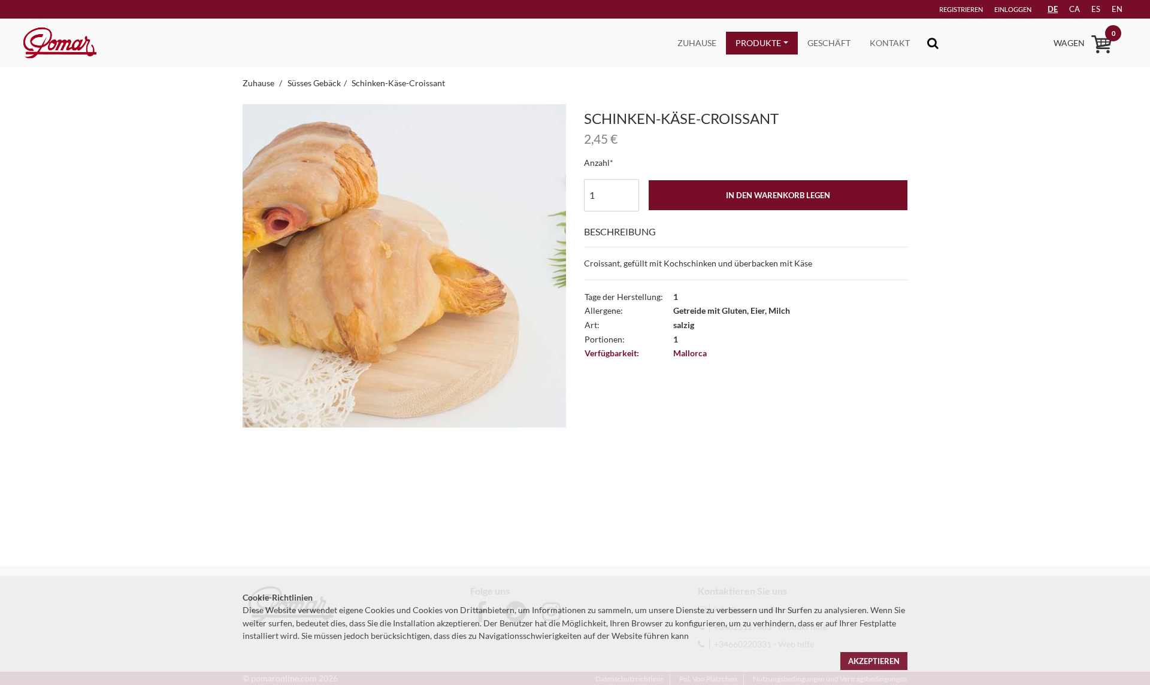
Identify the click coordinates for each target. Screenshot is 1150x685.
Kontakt (890, 43)
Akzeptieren (874, 661)
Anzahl (597, 162)
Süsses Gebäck (314, 83)
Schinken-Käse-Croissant (398, 83)
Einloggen (1012, 9)
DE (1053, 9)
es (1095, 9)
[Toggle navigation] (932, 43)
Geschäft (829, 43)
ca (1074, 9)
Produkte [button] (758, 43)
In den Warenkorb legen (778, 195)
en (1117, 9)
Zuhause (696, 43)
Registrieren (961, 9)
